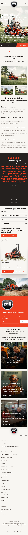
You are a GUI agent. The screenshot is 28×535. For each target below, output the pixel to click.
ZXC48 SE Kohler (8, 45)
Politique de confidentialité (8, 529)
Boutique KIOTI (4, 497)
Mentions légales (20, 529)
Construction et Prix (6, 477)
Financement (4, 475)
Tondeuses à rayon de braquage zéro (10, 446)
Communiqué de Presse (7, 503)
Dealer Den (4, 514)
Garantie (3, 463)
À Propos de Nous (5, 489)
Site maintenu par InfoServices (13, 531)
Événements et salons (6, 509)
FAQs (2, 483)
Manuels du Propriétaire (7, 466)
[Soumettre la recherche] (26, 3)
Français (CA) (22, 435)
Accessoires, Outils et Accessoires (9, 454)
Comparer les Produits (6, 457)
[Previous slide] (11, 201)
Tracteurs (3, 443)
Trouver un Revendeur (6, 472)
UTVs (2, 449)
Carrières (3, 492)
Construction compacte (6, 451)
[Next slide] (16, 201)
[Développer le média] (24, 83)
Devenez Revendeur (6, 512)
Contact (3, 500)
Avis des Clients (5, 480)
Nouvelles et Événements (7, 494)
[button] (5, 3)
